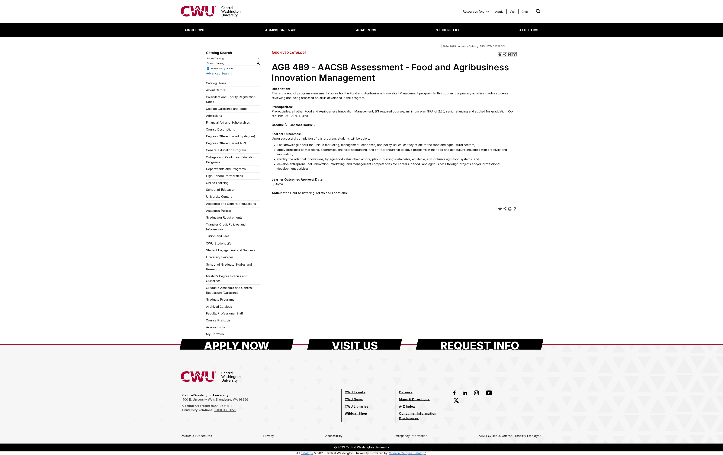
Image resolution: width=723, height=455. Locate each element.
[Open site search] (538, 11)
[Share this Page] (505, 54)
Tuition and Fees (217, 236)
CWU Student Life (219, 243)
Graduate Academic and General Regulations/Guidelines (229, 290)
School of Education (220, 189)
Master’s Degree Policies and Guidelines (226, 278)
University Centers (219, 196)
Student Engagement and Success (230, 250)
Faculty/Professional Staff (224, 313)
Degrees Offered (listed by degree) (230, 136)
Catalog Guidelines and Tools (226, 109)
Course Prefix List (218, 320)
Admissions (214, 116)
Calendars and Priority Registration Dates (230, 99)
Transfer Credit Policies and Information (226, 227)
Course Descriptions (220, 129)
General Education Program (226, 150)
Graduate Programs (220, 299)
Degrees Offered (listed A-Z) (226, 143)
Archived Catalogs (219, 306)
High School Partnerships (224, 176)
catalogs (307, 453)
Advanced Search (219, 73)
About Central (216, 90)
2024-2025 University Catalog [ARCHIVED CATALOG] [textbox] (474, 46)
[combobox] (479, 46)
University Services (219, 257)
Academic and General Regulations (231, 204)
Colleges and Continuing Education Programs (230, 159)
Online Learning (217, 183)
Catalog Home (216, 83)
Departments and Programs (226, 169)
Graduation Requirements (224, 217)
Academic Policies (219, 211)
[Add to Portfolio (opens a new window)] (500, 54)
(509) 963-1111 (221, 406)
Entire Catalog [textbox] (215, 58)
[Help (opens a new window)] (515, 54)
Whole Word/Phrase (222, 68)
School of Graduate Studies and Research (229, 267)
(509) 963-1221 (225, 410)
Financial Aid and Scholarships (228, 122)
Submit (532, 12)
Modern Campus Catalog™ (407, 453)
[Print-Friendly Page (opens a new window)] (510, 54)
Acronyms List (216, 327)
